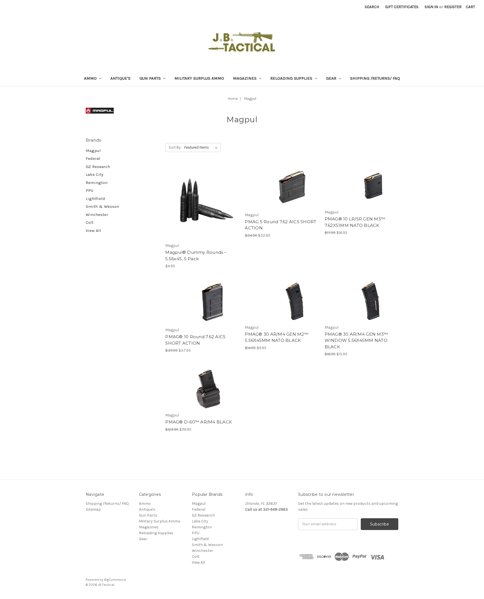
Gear (332, 78)
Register (453, 6)
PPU (89, 190)
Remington (97, 182)
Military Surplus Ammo (199, 78)
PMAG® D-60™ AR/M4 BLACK (198, 422)
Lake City (94, 174)
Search (372, 6)
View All (93, 230)
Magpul (250, 98)
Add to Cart (202, 212)
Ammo (91, 78)
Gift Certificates (401, 6)
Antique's (120, 78)
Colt (90, 222)
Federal (93, 158)
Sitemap (93, 509)
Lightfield (95, 198)
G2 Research (98, 166)
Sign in (431, 6)
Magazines (245, 78)
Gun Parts (150, 78)
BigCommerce (115, 580)
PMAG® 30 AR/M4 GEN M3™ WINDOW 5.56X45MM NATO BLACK (356, 340)
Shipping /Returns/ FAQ (375, 78)
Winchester (97, 214)
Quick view (202, 192)
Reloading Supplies (291, 78)
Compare (200, 203)
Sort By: (175, 147)
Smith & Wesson (102, 206)
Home (233, 98)
